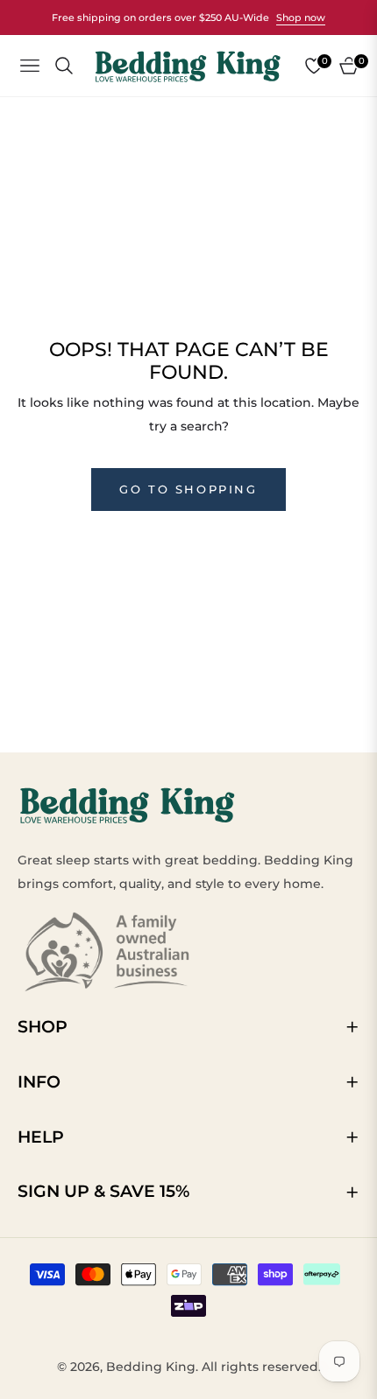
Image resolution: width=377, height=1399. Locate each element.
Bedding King (151, 1367)
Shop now (300, 17)
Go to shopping (188, 489)
